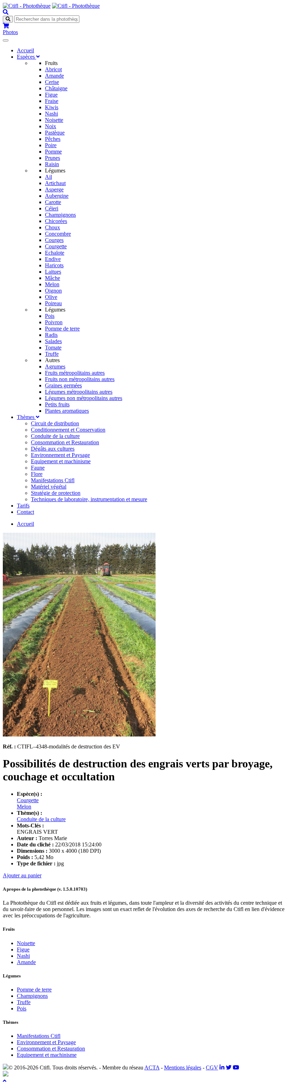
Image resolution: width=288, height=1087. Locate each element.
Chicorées (56, 221)
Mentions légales (182, 1067)
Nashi (51, 114)
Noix (50, 126)
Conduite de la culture (55, 436)
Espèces (26, 57)
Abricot (53, 69)
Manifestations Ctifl (52, 480)
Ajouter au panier (22, 875)
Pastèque (55, 133)
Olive (51, 297)
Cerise (52, 82)
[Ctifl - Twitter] (228, 1067)
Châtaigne (56, 88)
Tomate (53, 348)
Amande (54, 76)
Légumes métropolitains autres (78, 392)
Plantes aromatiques (67, 411)
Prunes (52, 158)
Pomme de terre (62, 329)
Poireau (53, 303)
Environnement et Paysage (60, 455)
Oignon (53, 291)
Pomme (53, 152)
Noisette (54, 120)
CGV (212, 1067)
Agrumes (55, 366)
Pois (49, 316)
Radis (51, 335)
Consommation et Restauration (65, 442)
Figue (51, 95)
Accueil (25, 50)
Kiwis (51, 107)
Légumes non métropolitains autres (83, 398)
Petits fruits (57, 404)
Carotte (53, 202)
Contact (25, 512)
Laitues (53, 272)
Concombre (58, 234)
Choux (52, 227)
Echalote (54, 253)
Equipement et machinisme (61, 461)
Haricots (54, 265)
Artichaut (55, 183)
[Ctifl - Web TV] (236, 1067)
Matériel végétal (48, 487)
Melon (52, 284)
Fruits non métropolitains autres (79, 379)
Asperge (54, 189)
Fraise (51, 101)
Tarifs (23, 506)
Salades (53, 341)
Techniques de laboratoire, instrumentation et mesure (89, 499)
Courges (54, 240)
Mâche (52, 278)
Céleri (51, 208)
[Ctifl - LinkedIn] (222, 1067)
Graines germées (63, 385)
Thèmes (26, 417)
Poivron (54, 322)
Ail (48, 177)
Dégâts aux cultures (52, 449)
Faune (38, 468)
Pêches (52, 139)
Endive (53, 259)
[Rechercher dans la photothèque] (5, 12)
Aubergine (56, 196)
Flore (36, 474)
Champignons (60, 215)
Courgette (56, 246)
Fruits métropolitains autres (75, 373)
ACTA (151, 1067)
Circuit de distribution (55, 423)
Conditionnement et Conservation (68, 430)
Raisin (52, 164)
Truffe (52, 354)
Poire (51, 145)
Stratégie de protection (55, 493)
